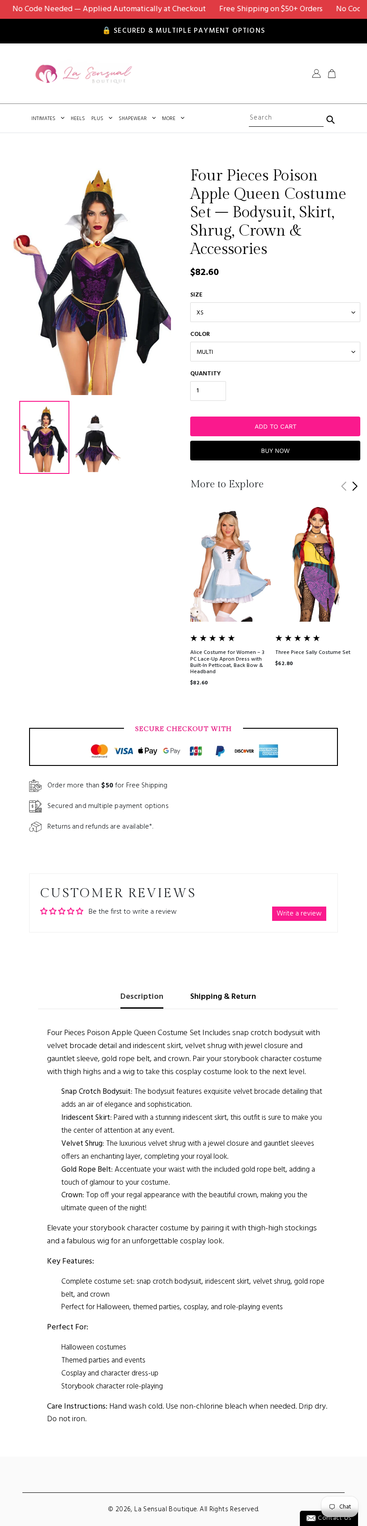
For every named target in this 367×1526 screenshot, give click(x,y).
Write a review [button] (299, 914)
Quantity (205, 373)
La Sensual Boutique (165, 1509)
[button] (354, 486)
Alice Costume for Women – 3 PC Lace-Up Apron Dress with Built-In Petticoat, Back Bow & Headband (227, 662)
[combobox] (286, 118)
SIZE (196, 295)
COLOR (200, 334)
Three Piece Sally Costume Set (312, 652)
